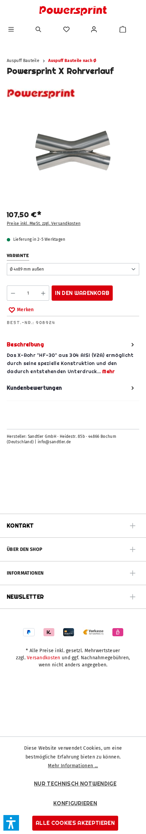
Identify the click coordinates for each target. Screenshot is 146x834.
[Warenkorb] (122, 29)
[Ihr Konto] (94, 29)
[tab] (71, 358)
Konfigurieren (75, 803)
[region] (73, 154)
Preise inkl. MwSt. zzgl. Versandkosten (43, 223)
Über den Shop (24, 549)
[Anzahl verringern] (13, 293)
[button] (11, 823)
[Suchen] (38, 29)
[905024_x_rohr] (73, 150)
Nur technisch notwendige (75, 783)
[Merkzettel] (66, 29)
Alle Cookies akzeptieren (75, 823)
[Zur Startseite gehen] (73, 10)
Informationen (25, 573)
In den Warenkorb (82, 293)
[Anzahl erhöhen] (43, 293)
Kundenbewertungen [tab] (34, 387)
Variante (18, 255)
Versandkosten (43, 658)
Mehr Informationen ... (73, 766)
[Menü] (11, 29)
